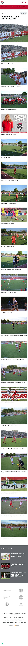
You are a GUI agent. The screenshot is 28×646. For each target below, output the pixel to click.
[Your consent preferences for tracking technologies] (2, 643)
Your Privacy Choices (8, 622)
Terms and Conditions (10, 620)
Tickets (16, 2)
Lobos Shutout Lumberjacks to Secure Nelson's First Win (17, 575)
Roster (19, 7)
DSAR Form (21, 620)
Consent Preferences (18, 617)
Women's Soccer (14, 553)
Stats (24, 7)
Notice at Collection (20, 622)
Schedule (13, 7)
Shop (18, 2)
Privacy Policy (7, 617)
